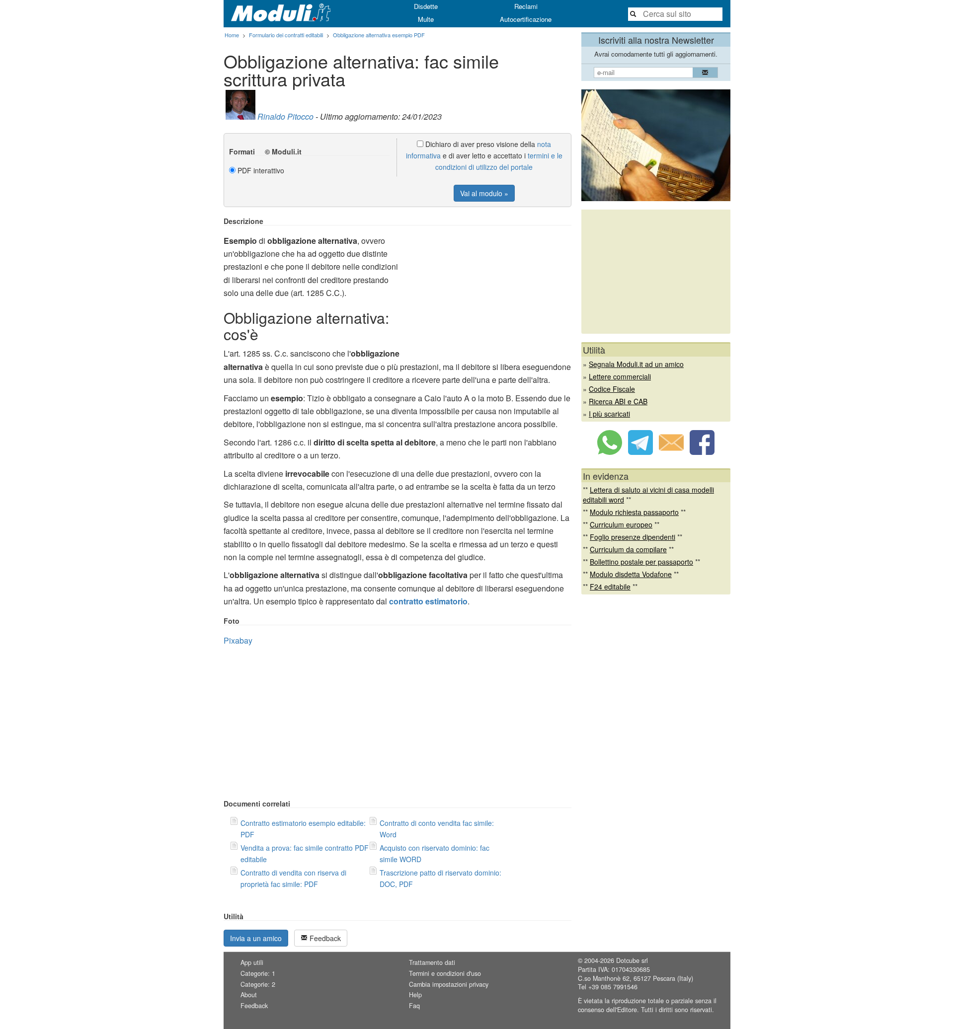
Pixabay (238, 640)
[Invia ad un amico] (671, 452)
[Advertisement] (487, 286)
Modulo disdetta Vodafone (631, 574)
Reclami (526, 6)
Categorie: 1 (257, 973)
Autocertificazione (526, 19)
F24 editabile (610, 586)
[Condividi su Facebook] (702, 452)
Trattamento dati (432, 962)
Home (232, 35)
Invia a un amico (256, 938)
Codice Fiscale (612, 389)
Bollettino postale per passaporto (641, 562)
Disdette (426, 6)
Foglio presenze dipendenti (632, 537)
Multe (426, 19)
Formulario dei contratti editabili (286, 35)
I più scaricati (609, 414)
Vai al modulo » (484, 193)
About (248, 994)
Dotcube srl (632, 960)
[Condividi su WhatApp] (609, 452)
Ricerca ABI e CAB (618, 401)
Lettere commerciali (620, 376)
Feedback (324, 938)
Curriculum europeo (621, 524)
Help (415, 994)
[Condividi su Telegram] (640, 452)
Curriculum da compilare (628, 549)
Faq (414, 1005)
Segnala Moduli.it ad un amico (636, 364)
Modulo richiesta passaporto (634, 512)
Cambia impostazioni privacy (448, 984)
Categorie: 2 (257, 984)
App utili (251, 962)
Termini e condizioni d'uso (445, 973)
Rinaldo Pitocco (285, 116)
